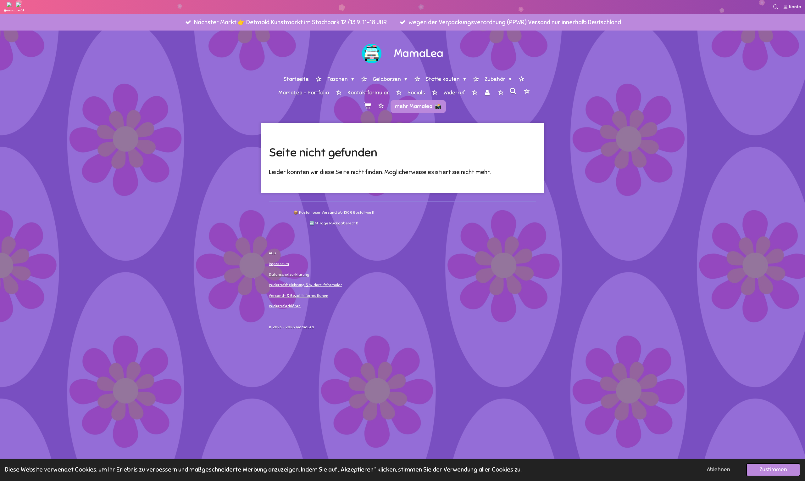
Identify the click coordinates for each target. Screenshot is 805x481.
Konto (795, 6)
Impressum (279, 264)
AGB (272, 253)
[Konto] (487, 93)
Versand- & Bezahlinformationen (298, 295)
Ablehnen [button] (718, 469)
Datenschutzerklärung (289, 274)
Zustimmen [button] (773, 469)
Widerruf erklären (285, 306)
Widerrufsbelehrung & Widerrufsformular (305, 285)
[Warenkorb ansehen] (367, 106)
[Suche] (513, 92)
